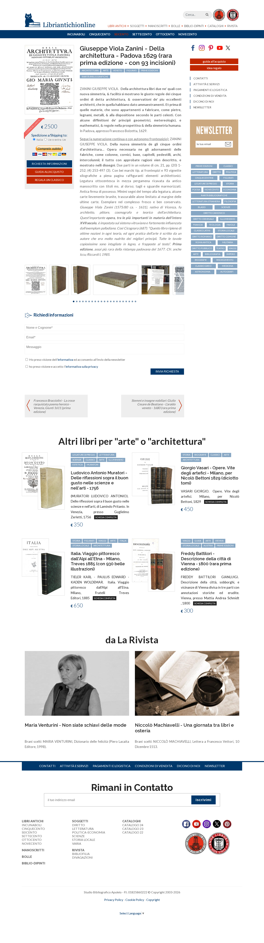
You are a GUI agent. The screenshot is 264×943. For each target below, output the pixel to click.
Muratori (92, 464)
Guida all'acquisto (49, 171)
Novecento (187, 34)
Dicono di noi (203, 101)
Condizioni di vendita (210, 96)
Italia (40, 139)
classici (228, 166)
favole (231, 224)
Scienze (78, 836)
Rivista (232, 26)
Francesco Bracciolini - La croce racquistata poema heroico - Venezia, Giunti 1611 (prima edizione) (54, 406)
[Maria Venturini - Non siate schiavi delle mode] (77, 683)
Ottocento (165, 34)
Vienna (219, 540)
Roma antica (203, 242)
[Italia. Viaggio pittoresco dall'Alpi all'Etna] (35, 557)
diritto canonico (214, 212)
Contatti (200, 78)
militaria (227, 242)
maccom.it (120, 905)
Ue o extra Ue (57, 139)
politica (231, 172)
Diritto (78, 825)
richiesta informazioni (49, 163)
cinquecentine (204, 177)
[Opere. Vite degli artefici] (145, 474)
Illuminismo (227, 218)
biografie (201, 259)
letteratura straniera (206, 201)
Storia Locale (83, 839)
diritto (217, 172)
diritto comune (226, 236)
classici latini (202, 230)
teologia (215, 224)
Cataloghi (215, 26)
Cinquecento (99, 34)
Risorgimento (224, 259)
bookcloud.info (139, 905)
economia (229, 189)
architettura (90, 70)
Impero (231, 254)
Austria (208, 545)
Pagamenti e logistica (210, 90)
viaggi (232, 248)
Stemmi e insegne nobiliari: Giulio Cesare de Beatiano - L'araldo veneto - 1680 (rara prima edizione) (153, 406)
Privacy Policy (113, 899)
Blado (202, 207)
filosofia (230, 201)
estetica (77, 464)
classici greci (203, 265)
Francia (198, 224)
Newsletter (202, 107)
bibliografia (212, 254)
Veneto (117, 70)
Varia (76, 843)
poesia (196, 189)
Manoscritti (157, 26)
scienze (225, 207)
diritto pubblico (202, 248)
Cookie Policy (134, 899)
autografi (226, 271)
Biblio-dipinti (194, 26)
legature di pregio (205, 183)
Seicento (121, 34)
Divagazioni (82, 857)
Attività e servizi (206, 84)
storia (230, 183)
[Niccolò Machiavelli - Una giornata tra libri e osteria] (187, 683)
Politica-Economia (88, 832)
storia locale (226, 230)
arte (106, 70)
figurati (132, 70)
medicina (227, 265)
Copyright (153, 899)
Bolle (175, 26)
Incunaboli (76, 34)
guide (197, 540)
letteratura (200, 172)
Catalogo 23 (132, 828)
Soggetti (137, 26)
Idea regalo (214, 68)
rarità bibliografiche (95, 76)
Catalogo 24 (132, 825)
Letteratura (83, 828)
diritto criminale (203, 218)
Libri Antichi (117, 26)
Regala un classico (49, 180)
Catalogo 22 (132, 832)
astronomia (202, 271)
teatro (220, 248)
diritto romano (202, 236)
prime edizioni (149, 70)
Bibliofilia (81, 854)
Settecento (142, 34)
